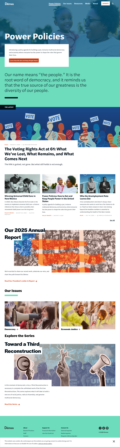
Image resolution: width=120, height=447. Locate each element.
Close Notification (111, 442)
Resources (78, 3)
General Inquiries (66, 431)
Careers (25, 436)
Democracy (10, 329)
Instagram (107, 428)
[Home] (9, 6)
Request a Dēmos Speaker (69, 436)
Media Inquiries (66, 433)
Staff (24, 433)
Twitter (103, 428)
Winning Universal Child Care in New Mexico (20, 197)
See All (112, 220)
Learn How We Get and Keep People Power (24, 60)
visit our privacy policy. (45, 444)
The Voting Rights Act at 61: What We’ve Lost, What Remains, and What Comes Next (39, 153)
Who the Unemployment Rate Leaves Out (94, 197)
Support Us (46, 428)
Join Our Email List (48, 433)
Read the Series (11, 404)
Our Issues (67, 3)
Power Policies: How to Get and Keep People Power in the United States (58, 198)
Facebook (100, 428)
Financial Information (48, 431)
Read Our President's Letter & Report (20, 281)
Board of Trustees (28, 431)
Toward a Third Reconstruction (23, 347)
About (95, 3)
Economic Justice (69, 329)
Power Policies (55, 3)
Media (87, 3)
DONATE (106, 3)
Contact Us (64, 428)
